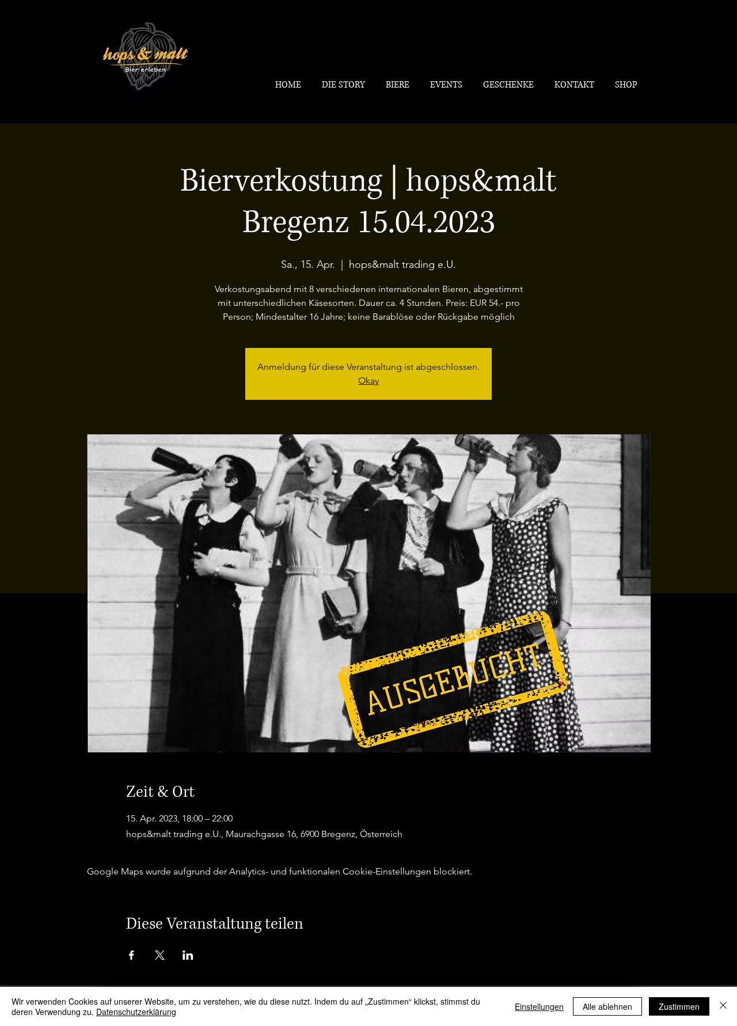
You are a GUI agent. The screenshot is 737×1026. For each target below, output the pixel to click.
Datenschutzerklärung (136, 1011)
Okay (368, 380)
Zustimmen (679, 1006)
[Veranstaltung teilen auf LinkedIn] (188, 955)
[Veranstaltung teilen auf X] (159, 955)
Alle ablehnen (607, 1006)
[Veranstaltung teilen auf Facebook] (131, 955)
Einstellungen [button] (539, 1006)
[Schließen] (723, 1006)
